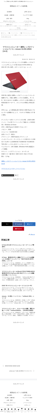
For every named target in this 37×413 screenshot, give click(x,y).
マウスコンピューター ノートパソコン (13, 168)
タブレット (27, 405)
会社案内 (9, 395)
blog (27, 400)
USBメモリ (10, 405)
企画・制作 (10, 400)
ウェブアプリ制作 (27, 397)
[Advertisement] (18, 198)
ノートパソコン (27, 402)
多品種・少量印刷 (9, 397)
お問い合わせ (27, 395)
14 (17, 175)
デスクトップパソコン (10, 402)
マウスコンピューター (8, 175)
